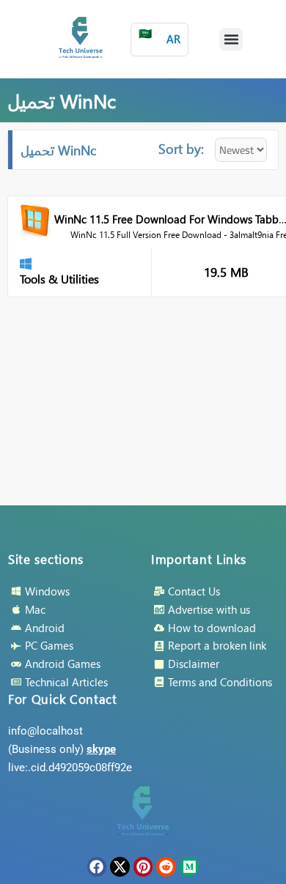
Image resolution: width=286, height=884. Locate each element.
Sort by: (181, 148)
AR (159, 36)
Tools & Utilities (59, 278)
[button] (231, 39)
